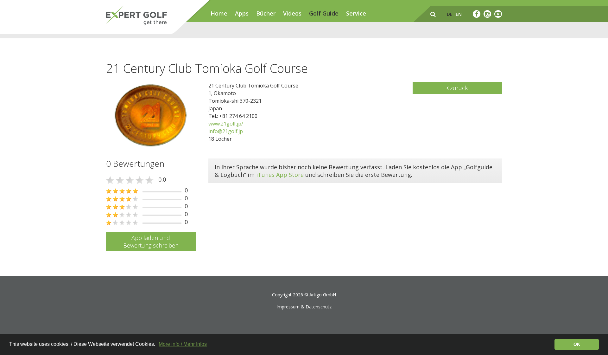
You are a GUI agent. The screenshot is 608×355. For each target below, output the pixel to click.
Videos (292, 13)
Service (356, 13)
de (450, 14)
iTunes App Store (280, 174)
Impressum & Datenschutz (304, 307)
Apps (242, 13)
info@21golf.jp (225, 131)
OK (576, 344)
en (459, 14)
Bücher (266, 13)
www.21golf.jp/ (225, 123)
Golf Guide (324, 13)
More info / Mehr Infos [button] (183, 344)
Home (219, 13)
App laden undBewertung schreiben (151, 241)
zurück (458, 88)
